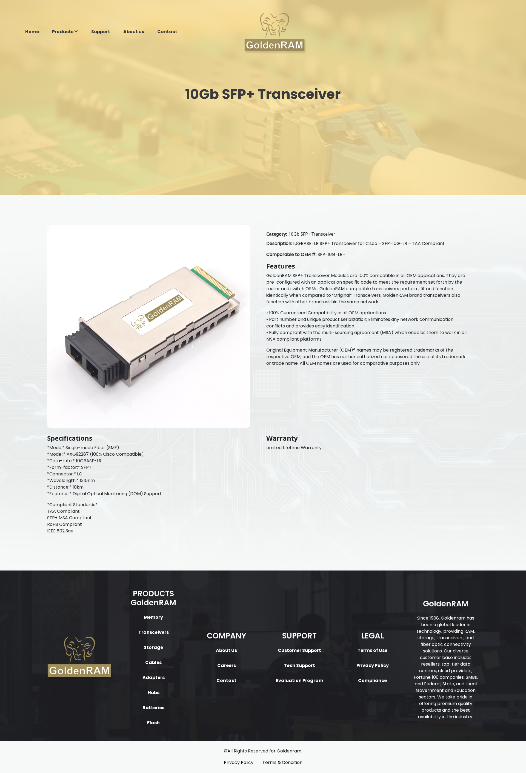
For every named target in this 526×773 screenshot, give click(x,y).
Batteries (153, 707)
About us (133, 31)
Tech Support (299, 665)
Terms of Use (372, 650)
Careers (226, 665)
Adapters (153, 677)
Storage (153, 647)
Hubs (153, 692)
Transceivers (153, 632)
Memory (153, 617)
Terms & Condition (282, 762)
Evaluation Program (299, 680)
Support (100, 31)
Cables (153, 662)
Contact (167, 31)
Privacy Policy (372, 665)
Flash (153, 723)
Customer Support (299, 650)
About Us (226, 650)
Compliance (372, 680)
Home (32, 31)
